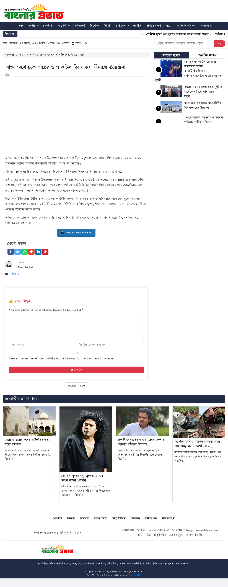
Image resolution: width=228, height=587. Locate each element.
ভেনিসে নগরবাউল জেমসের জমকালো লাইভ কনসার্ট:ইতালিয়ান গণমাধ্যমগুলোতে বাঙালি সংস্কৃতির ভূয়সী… (189, 71)
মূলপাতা (10, 55)
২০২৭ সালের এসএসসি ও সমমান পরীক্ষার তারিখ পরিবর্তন (203, 119)
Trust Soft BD (135, 575)
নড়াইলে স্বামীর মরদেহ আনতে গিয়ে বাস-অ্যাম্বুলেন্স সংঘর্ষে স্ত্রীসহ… (197, 444)
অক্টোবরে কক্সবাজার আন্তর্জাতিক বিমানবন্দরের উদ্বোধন (203, 105)
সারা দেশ (120, 26)
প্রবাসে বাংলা (154, 26)
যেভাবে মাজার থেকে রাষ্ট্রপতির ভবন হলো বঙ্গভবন (27, 442)
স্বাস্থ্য (168, 26)
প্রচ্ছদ (20, 26)
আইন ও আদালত (186, 26)
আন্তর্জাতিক (64, 26)
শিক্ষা (107, 26)
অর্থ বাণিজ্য (151, 518)
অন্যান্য (205, 26)
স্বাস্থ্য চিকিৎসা (119, 518)
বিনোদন (94, 26)
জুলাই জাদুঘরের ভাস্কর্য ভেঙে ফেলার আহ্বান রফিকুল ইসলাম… (141, 442)
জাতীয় (31, 26)
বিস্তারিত (9, 459)
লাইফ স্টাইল (100, 518)
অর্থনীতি (137, 26)
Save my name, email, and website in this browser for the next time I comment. (62, 358)
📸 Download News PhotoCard (76, 232)
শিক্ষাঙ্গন (135, 518)
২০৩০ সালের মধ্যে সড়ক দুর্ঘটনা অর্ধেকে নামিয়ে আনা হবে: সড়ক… (203, 92)
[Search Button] (219, 43)
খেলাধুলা (80, 26)
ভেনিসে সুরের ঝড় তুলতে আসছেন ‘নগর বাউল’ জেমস (171, 34)
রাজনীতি (47, 26)
